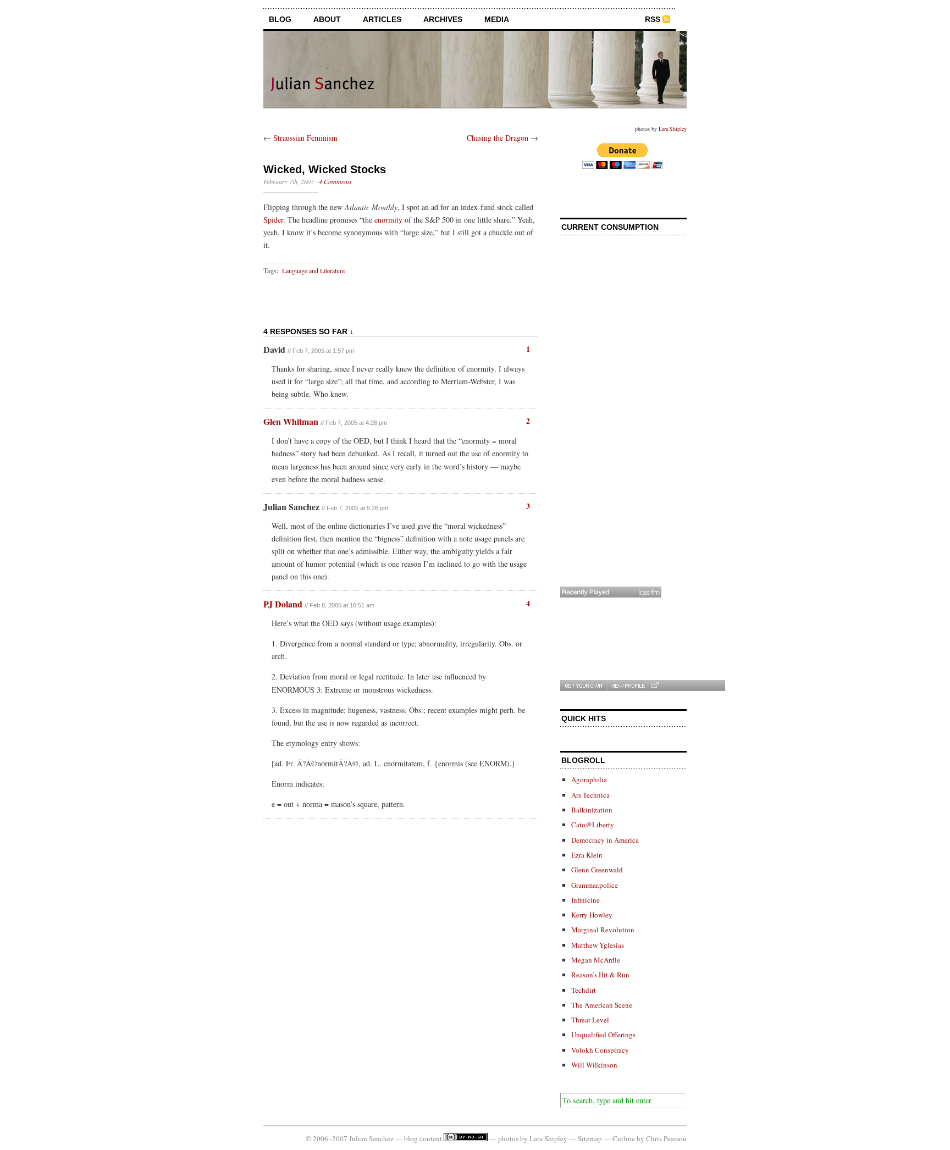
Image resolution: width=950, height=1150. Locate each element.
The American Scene (601, 1005)
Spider (273, 219)
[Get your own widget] (583, 685)
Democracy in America (605, 840)
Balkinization (591, 810)
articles (382, 19)
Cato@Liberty (592, 825)
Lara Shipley (673, 128)
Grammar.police (594, 885)
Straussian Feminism (305, 137)
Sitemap (590, 1138)
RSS (652, 19)
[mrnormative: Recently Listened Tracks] (610, 592)
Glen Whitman (290, 421)
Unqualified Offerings (603, 1035)
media (496, 19)
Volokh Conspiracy (600, 1050)
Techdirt (583, 990)
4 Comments (335, 181)
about (327, 19)
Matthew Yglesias (597, 945)
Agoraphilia (589, 779)
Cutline (623, 1138)
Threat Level (590, 1020)
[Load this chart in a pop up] (654, 685)
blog (280, 19)
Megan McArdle (595, 960)
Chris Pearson (666, 1138)
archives (442, 19)
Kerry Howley (591, 915)
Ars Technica (590, 795)
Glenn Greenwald (597, 870)
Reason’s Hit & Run (600, 975)
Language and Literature (313, 270)
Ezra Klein (587, 855)
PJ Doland (282, 604)
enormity (388, 219)
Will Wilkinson (594, 1065)
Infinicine (585, 900)
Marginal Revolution (602, 930)
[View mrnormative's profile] (627, 685)
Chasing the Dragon (497, 137)
